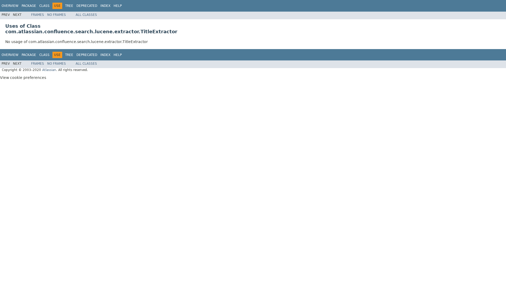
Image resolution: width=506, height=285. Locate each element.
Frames (37, 15)
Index (105, 6)
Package (29, 6)
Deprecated (86, 6)
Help (118, 6)
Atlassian (49, 70)
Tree (69, 6)
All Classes (86, 15)
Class (44, 6)
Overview (10, 6)
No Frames (56, 15)
